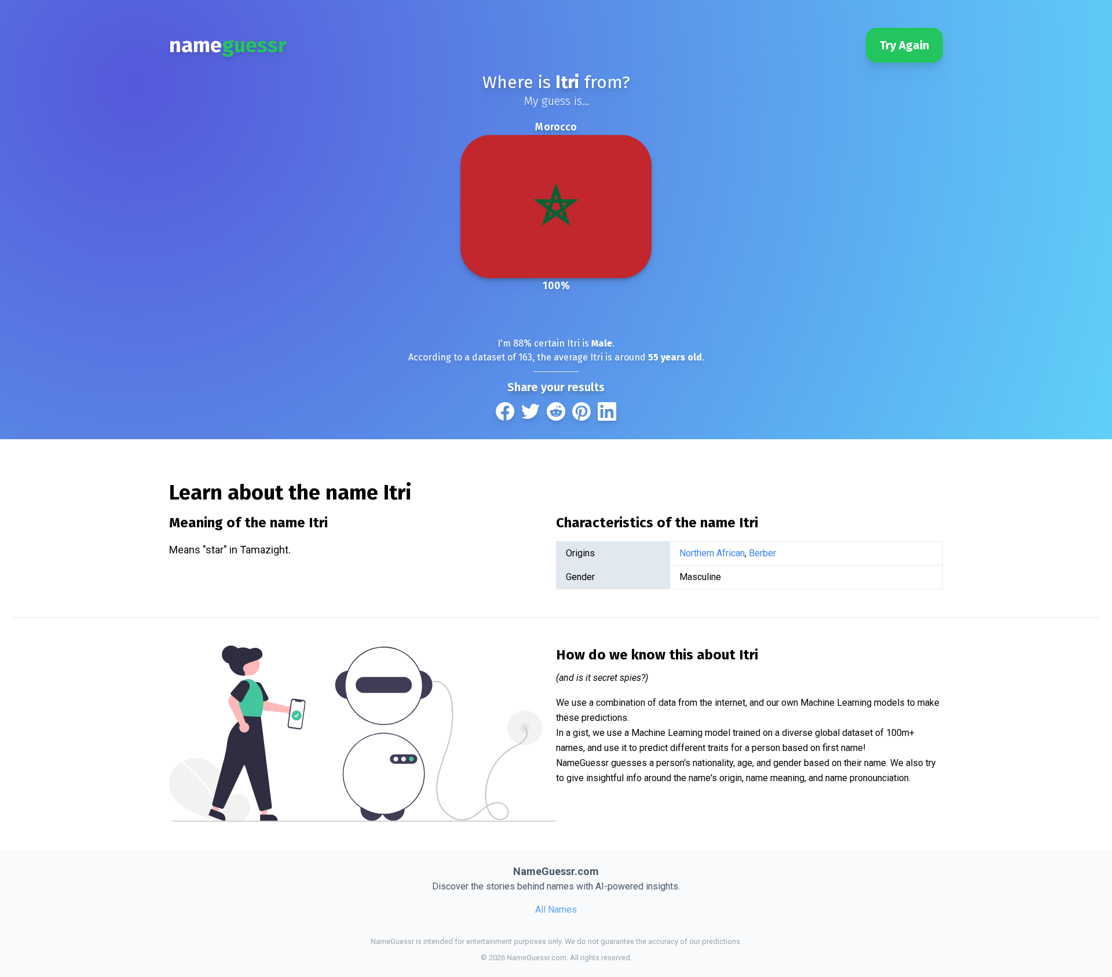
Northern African (712, 553)
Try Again (904, 45)
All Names (556, 909)
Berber (762, 553)
